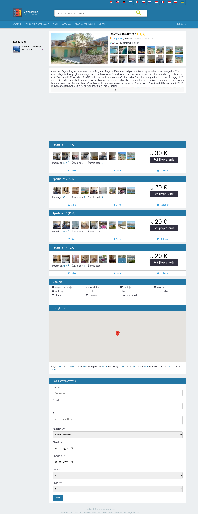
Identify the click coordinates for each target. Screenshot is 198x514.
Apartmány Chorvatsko (90, 512)
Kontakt (89, 509)
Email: (56, 400)
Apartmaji (17, 24)
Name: (56, 387)
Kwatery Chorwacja (132, 512)
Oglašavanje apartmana (105, 509)
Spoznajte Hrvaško (85, 24)
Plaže (55, 24)
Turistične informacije (37, 24)
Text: (55, 413)
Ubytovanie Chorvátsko (112, 512)
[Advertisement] (24, 104)
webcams (66, 24)
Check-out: (59, 456)
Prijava (182, 24)
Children (57, 483)
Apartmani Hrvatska (69, 512)
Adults (56, 469)
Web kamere (27, 49)
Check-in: (58, 442)
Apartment (59, 429)
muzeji (102, 24)
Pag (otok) (118, 38)
